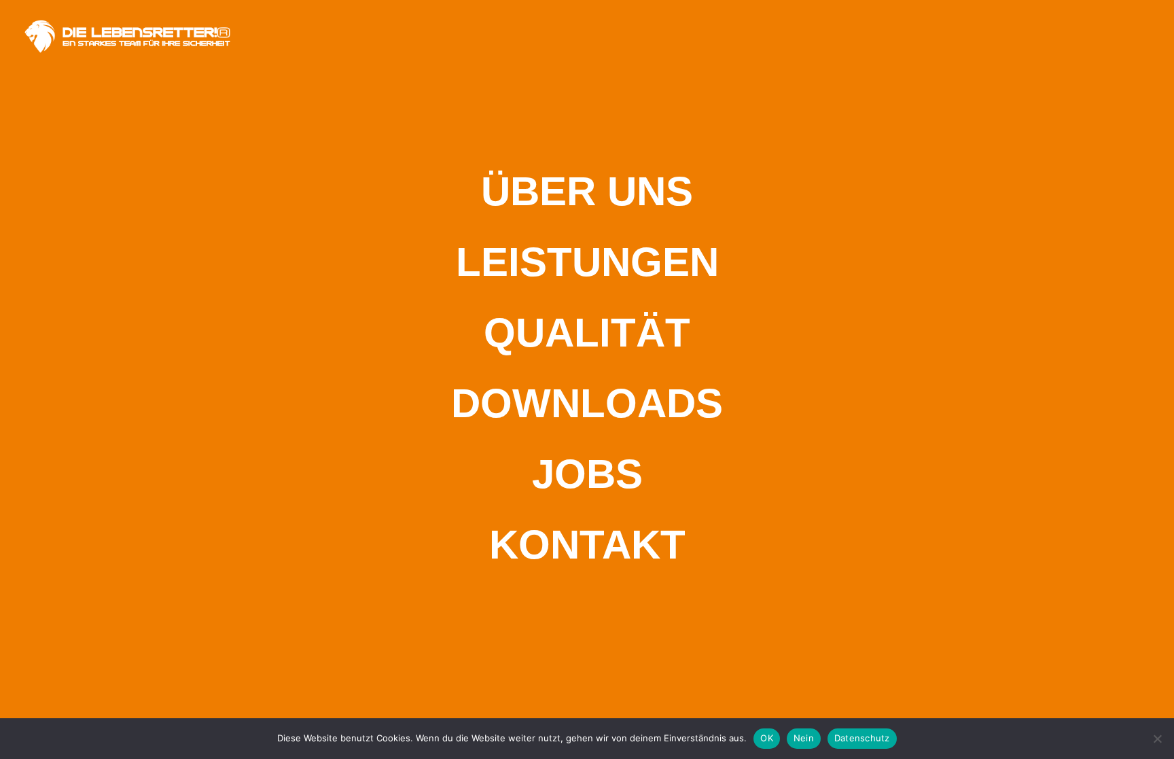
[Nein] (1157, 738)
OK (766, 737)
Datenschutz (862, 737)
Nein (804, 737)
